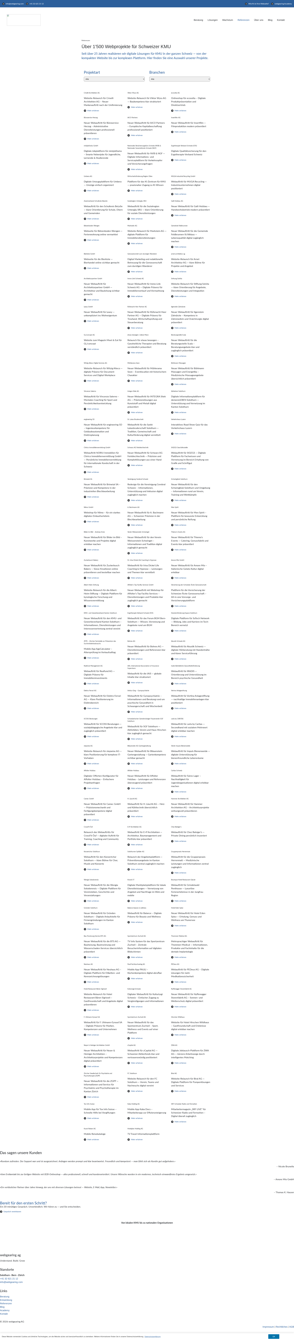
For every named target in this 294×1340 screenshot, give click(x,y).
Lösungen (213, 20)
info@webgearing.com (11, 1282)
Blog (270, 20)
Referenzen (243, 20)
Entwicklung (6, 1300)
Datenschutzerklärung (153, 1336)
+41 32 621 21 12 (9, 1278)
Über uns (258, 20)
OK (274, 1336)
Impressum (268, 1327)
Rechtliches (281, 1327)
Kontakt (281, 20)
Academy (5, 1310)
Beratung (198, 20)
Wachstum (227, 20)
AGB (291, 1327)
